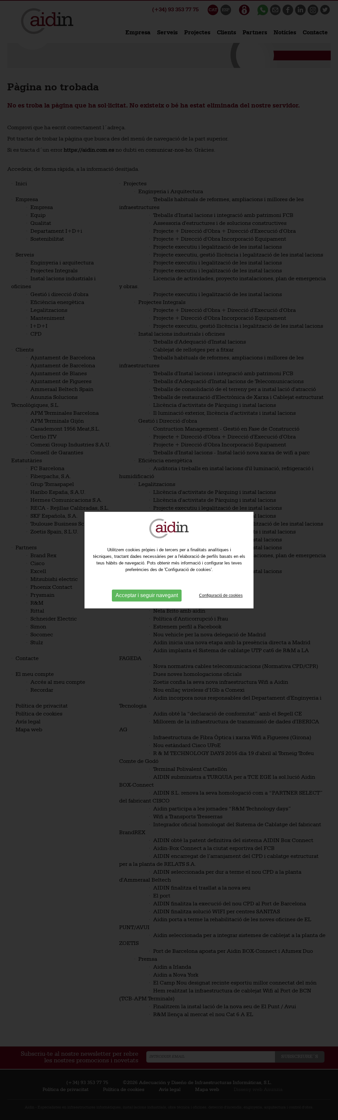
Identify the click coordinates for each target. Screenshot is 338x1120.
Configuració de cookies (221, 595)
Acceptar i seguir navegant (147, 595)
